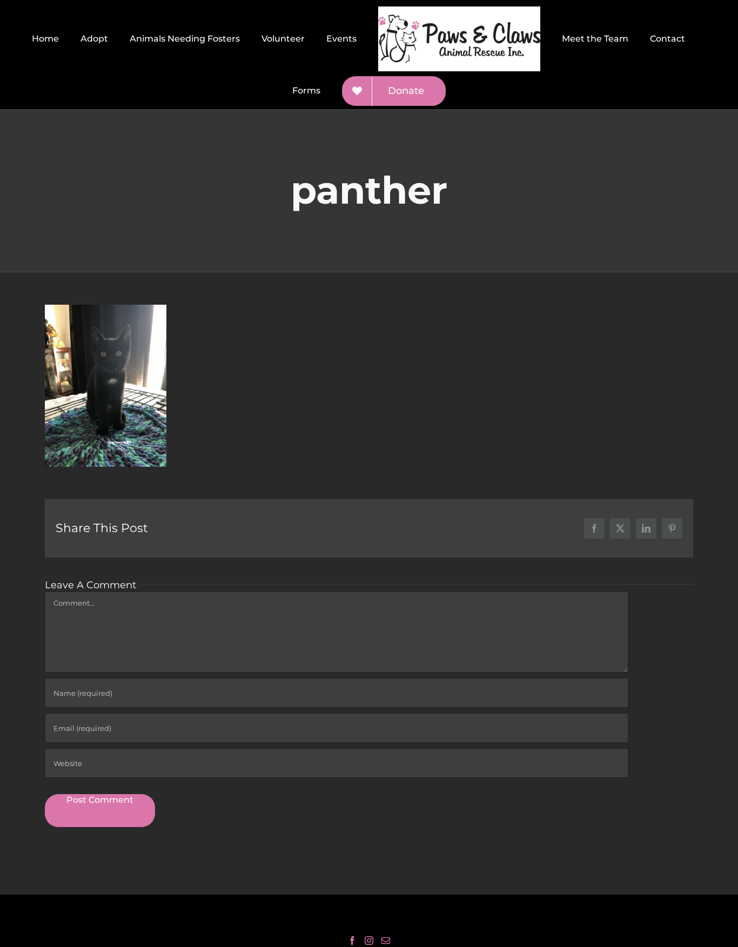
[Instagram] (369, 940)
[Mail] (385, 940)
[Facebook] (352, 940)
